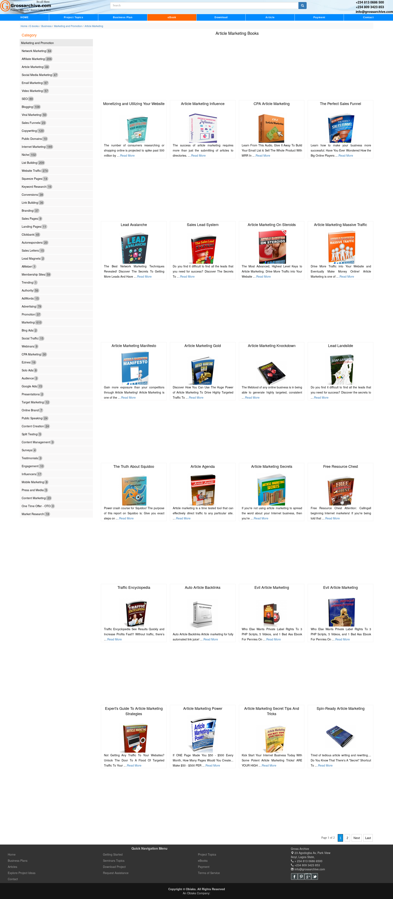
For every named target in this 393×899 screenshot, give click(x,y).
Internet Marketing (37, 146)
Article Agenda (203, 466)
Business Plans (17, 860)
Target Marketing (35, 402)
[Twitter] (314, 876)
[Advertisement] (226, 68)
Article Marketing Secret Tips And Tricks (271, 711)
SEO (27, 98)
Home (24, 26)
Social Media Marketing (39, 74)
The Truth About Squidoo (133, 466)
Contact (368, 17)
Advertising (31, 306)
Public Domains (34, 138)
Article (270, 17)
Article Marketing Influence (203, 103)
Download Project (114, 867)
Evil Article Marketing (271, 587)
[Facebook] (294, 876)
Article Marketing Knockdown (272, 345)
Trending (29, 282)
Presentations (32, 394)
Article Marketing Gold (202, 345)
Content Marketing (36, 498)
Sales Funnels (33, 122)
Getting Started (113, 854)
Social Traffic (32, 338)
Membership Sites (36, 274)
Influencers (31, 474)
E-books (34, 26)
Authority (30, 290)
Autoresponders (34, 242)
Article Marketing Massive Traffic (340, 224)
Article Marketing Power (202, 708)
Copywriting (33, 130)
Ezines (28, 362)
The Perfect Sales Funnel (340, 103)
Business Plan (122, 17)
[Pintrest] (301, 876)
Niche (29, 154)
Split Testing (31, 434)
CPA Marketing (34, 354)
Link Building (32, 202)
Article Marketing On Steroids (272, 224)
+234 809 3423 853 (370, 7)
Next (356, 838)
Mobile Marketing (34, 482)
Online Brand (32, 410)
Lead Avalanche (134, 224)
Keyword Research (36, 186)
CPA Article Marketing (272, 103)
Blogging (31, 106)
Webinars (29, 346)
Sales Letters (33, 250)
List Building (33, 162)
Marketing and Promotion (68, 26)
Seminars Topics (113, 860)
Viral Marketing (34, 114)
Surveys (29, 450)
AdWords (30, 298)
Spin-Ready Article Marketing (341, 708)
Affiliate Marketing (37, 59)
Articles (12, 867)
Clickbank (30, 234)
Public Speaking (34, 418)
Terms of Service (209, 873)
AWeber (28, 266)
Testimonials (31, 458)
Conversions (32, 194)
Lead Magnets (33, 258)
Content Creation (35, 426)
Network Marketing (36, 51)
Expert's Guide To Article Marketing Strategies (134, 711)
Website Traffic (35, 170)
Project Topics (73, 17)
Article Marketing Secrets (271, 466)
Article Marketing (93, 26)
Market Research (35, 514)
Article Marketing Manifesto (134, 345)
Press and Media (34, 490)
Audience (29, 378)
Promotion (31, 314)
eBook (172, 17)
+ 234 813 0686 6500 (308, 861)
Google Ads (32, 386)
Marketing (31, 322)
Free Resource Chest (340, 466)
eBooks (203, 860)
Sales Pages (31, 218)
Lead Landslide (340, 345)
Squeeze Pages (34, 178)
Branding (30, 210)
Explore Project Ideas (21, 873)
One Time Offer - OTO (38, 506)
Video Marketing (35, 90)
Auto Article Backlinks (202, 587)
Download (221, 17)
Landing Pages (34, 226)
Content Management (37, 442)
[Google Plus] (308, 876)
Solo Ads (29, 370)
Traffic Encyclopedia (133, 587)
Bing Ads (29, 330)
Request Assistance (116, 873)
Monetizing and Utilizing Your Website (134, 103)
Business (46, 26)
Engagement (32, 466)
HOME (24, 17)
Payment (319, 17)
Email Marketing (35, 82)
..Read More (127, 155)
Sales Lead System (203, 224)
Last (368, 838)
